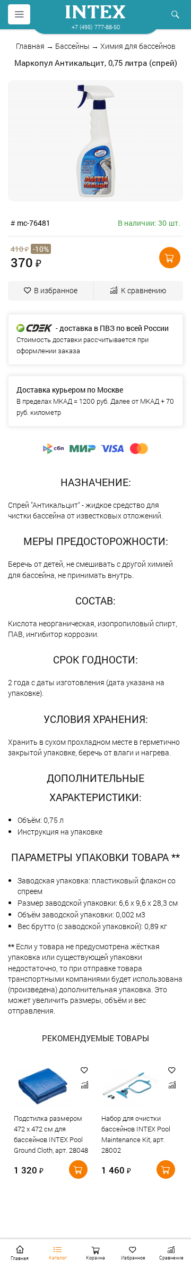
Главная (30, 46)
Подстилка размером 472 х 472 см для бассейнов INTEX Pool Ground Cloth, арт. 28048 (51, 1134)
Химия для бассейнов (138, 46)
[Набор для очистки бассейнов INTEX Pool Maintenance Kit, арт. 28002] (130, 1088)
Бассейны (72, 46)
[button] (169, 257)
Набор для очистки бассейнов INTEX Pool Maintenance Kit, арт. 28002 (135, 1134)
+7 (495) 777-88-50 (96, 27)
